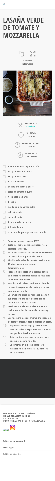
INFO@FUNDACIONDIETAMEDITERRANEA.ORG (24, 420)
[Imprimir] (22, 53)
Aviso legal (8, 447)
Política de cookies (12, 453)
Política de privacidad (14, 441)
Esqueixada (27, 378)
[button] (33, 53)
